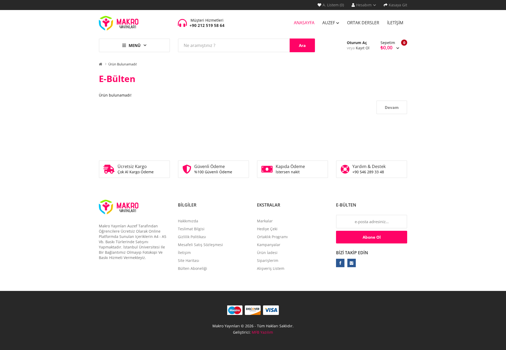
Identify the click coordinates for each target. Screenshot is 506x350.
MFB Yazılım (262, 332)
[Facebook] (340, 263)
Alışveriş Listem (270, 268)
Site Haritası (188, 260)
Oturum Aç (357, 42)
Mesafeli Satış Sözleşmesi (200, 244)
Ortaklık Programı (272, 236)
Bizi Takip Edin (352, 253)
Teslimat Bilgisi (191, 228)
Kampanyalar (268, 244)
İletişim (184, 252)
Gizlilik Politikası (192, 236)
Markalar (265, 220)
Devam (392, 107)
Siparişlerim (267, 260)
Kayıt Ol (362, 47)
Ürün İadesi (267, 252)
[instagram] (351, 263)
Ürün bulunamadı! (122, 64)
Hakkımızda (188, 220)
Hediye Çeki (267, 228)
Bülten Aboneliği (192, 268)
